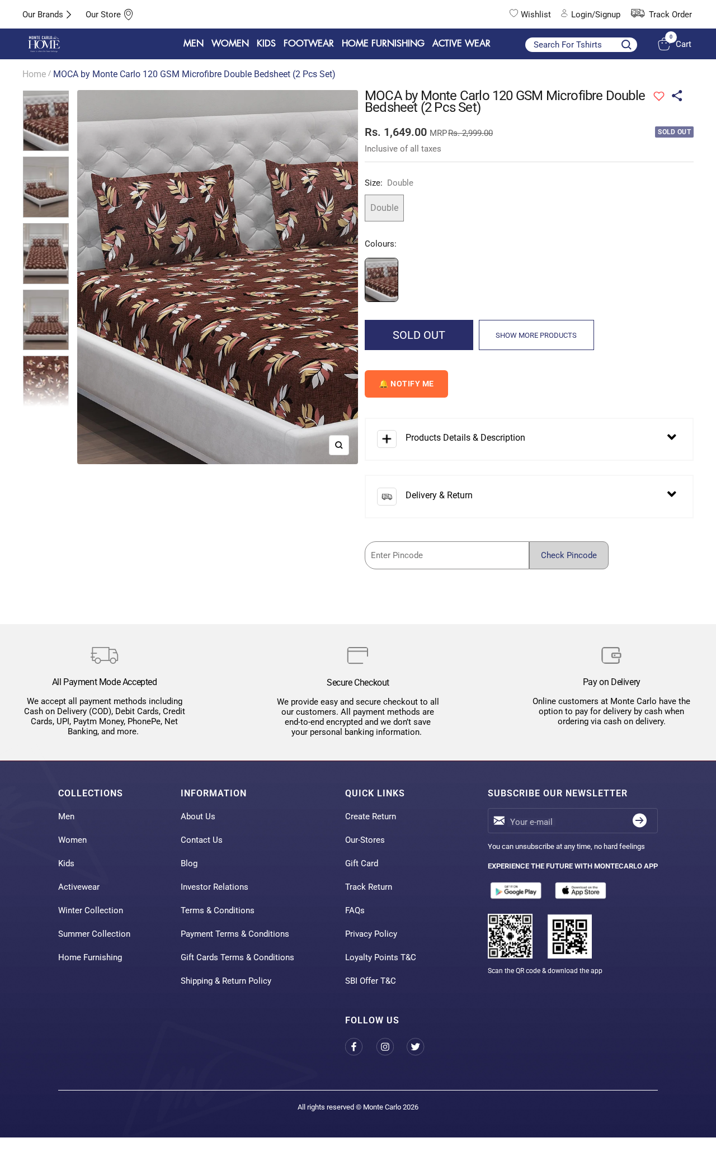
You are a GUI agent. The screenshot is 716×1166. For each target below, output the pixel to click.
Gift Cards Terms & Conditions (237, 957)
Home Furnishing (90, 957)
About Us (198, 816)
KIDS (266, 43)
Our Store (103, 15)
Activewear (79, 887)
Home (34, 74)
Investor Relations (214, 887)
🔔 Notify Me (406, 383)
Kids (66, 863)
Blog (189, 863)
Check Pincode (569, 555)
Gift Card (361, 863)
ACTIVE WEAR (461, 43)
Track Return (368, 887)
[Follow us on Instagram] (391, 1046)
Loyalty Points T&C (380, 957)
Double (384, 207)
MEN (193, 43)
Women (72, 840)
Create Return (370, 816)
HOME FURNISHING (383, 43)
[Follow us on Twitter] (422, 1046)
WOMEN (230, 43)
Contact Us (202, 840)
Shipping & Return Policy (226, 981)
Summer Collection (94, 934)
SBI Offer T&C (370, 981)
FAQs (355, 910)
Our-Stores (365, 840)
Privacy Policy (371, 934)
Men (66, 816)
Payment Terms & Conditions (235, 934)
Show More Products (536, 335)
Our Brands (42, 15)
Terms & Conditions (218, 910)
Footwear (309, 43)
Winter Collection (90, 910)
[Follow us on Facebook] (360, 1046)
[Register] (640, 821)
